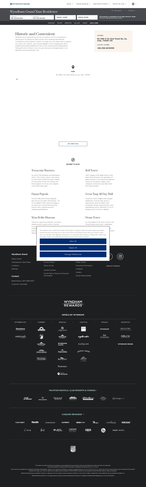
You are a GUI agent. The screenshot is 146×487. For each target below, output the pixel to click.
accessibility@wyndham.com (91, 469)
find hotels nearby (116, 18)
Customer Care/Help (19, 284)
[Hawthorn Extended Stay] (20, 329)
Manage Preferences (73, 254)
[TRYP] (83, 329)
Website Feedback (113, 266)
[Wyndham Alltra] (83, 359)
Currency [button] (131, 10)
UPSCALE (104, 322)
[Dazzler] (83, 344)
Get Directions (73, 144)
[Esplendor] (83, 337)
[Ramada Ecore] (62, 374)
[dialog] (73, 243)
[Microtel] (41, 344)
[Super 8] (41, 337)
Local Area (94, 23)
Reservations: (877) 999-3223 (23, 281)
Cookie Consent (50, 270)
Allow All (73, 241)
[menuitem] (70, 4)
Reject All (73, 248)
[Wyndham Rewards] (73, 304)
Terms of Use (49, 266)
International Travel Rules (21, 262)
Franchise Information (84, 266)
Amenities (68, 23)
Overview (51, 23)
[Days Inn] (41, 329)
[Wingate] (62, 337)
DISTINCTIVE (125, 322)
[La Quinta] (62, 329)
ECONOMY (41, 322)
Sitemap (15, 269)
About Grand (16, 259)
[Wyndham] (104, 329)
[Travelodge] (41, 359)
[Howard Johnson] (41, 351)
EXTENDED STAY (20, 322)
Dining (85, 23)
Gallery (77, 23)
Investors (79, 269)
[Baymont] (62, 359)
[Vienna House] (83, 351)
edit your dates (104, 18)
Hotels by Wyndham (73, 315)
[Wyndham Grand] (125, 344)
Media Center (81, 262)
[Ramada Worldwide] (62, 366)
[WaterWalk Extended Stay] (20, 337)
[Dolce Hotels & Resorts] (125, 337)
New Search (118, 10)
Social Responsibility (83, 276)
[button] (73, 390)
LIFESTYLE (83, 322)
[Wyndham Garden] (62, 344)
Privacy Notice (49, 262)
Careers (79, 272)
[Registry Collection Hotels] (125, 329)
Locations (15, 266)
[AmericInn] (62, 351)
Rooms (59, 23)
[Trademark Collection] (104, 337)
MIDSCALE (62, 322)
